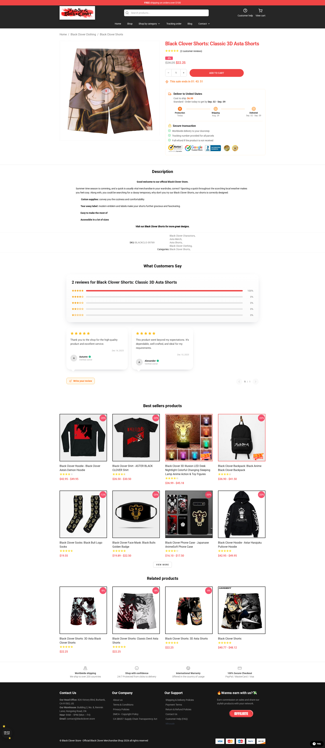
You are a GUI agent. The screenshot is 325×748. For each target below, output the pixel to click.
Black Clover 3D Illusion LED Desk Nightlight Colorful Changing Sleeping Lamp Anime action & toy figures (187, 470)
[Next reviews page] (256, 382)
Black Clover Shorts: (230, 638)
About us (118, 700)
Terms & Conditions (123, 704)
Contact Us (171, 714)
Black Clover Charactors (182, 235)
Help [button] (319, 744)
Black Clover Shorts (111, 34)
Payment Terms (174, 704)
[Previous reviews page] (239, 382)
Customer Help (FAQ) (177, 719)
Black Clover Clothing (83, 34)
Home (63, 34)
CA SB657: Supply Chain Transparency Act (135, 719)
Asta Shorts (176, 242)
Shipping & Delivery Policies (180, 700)
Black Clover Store (178, 181)
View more (162, 565)
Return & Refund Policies (178, 709)
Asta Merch (176, 239)
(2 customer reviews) (191, 51)
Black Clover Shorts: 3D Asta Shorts (186, 638)
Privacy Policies (121, 709)
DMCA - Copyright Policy (125, 714)
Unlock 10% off (7, 733)
